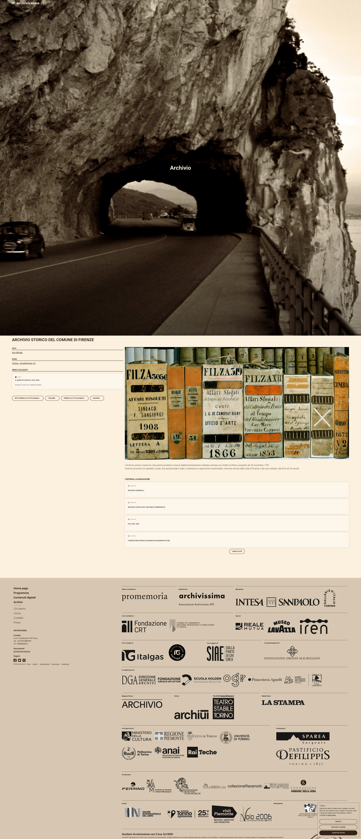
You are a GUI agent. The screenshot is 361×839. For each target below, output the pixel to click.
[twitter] (19, 660)
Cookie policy (65, 664)
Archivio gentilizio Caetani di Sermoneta (146, 507)
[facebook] (15, 660)
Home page (21, 588)
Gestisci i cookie (338, 827)
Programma (21, 593)
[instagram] (24, 660)
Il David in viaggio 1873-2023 (27, 380)
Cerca (17, 613)
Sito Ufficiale (17, 352)
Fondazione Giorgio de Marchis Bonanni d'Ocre (149, 540)
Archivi (18, 602)
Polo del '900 (133, 524)
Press (17, 622)
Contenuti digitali (25, 597)
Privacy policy (56, 664)
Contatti (18, 618)
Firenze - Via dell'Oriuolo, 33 (23, 363)
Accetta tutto (338, 833)
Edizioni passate (45, 664)
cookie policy (331, 815)
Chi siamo (19, 608)
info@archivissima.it (22, 651)
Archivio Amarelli (136, 490)
